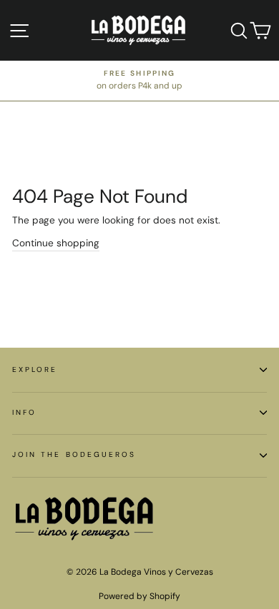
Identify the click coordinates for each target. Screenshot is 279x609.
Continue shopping (55, 243)
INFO (24, 412)
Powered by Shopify (139, 596)
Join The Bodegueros (74, 454)
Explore (34, 369)
